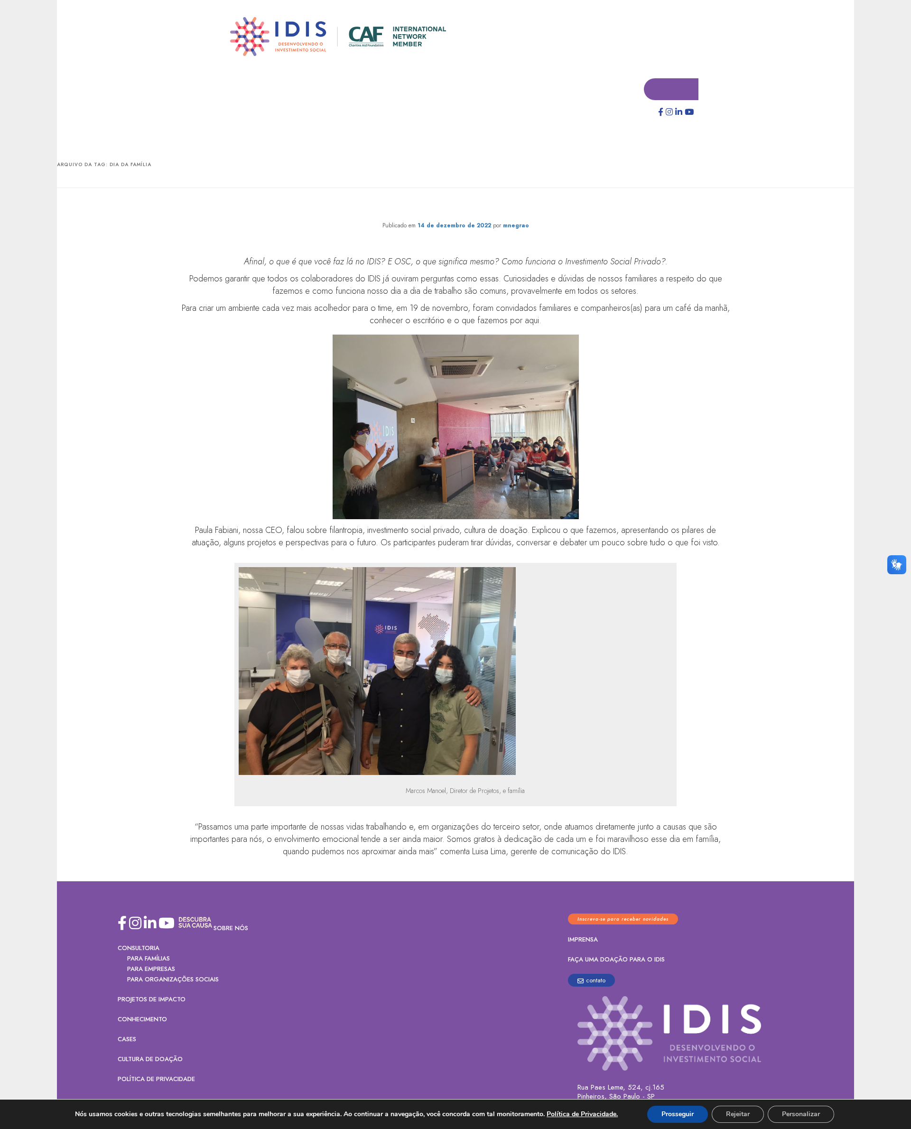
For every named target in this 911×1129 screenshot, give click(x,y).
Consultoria (138, 948)
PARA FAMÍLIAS (148, 958)
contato (595, 980)
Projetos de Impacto (152, 999)
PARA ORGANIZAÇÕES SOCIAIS (173, 979)
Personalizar (801, 1114)
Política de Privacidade (156, 1079)
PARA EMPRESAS (151, 969)
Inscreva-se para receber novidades (623, 919)
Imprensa (583, 939)
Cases (127, 1039)
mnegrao (516, 226)
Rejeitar (738, 1114)
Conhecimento (142, 1019)
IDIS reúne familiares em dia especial (456, 207)
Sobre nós (231, 928)
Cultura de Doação (150, 1059)
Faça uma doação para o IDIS (616, 959)
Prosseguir (677, 1114)
